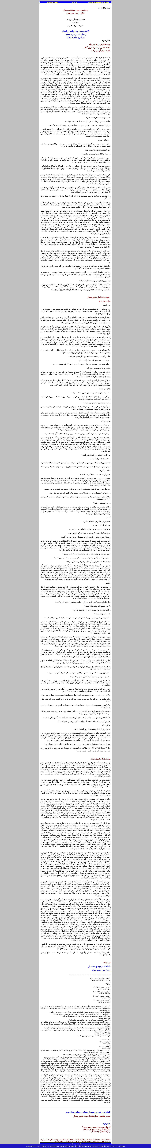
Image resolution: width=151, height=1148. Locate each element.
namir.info (29, 1146)
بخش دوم (106, 1123)
